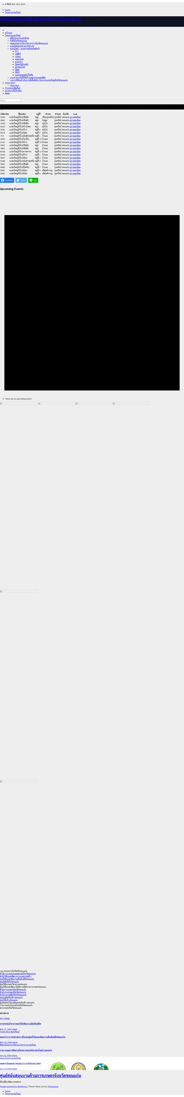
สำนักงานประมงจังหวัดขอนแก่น (13, 992)
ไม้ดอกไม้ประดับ (21, 64)
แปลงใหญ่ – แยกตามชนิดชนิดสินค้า (25, 48)
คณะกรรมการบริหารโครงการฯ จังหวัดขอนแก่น (29, 43)
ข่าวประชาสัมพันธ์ (12, 88)
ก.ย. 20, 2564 (5, 1055)
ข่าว (2, 1018)
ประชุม (7, 1018)
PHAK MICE (10, 82)
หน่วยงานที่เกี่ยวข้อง (13, 90)
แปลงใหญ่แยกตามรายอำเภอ (22, 46)
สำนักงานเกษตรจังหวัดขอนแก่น (13, 989)
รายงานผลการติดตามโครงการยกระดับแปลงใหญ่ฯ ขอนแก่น (26, 1050)
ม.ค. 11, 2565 (6, 1029)
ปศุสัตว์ (18, 53)
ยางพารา (19, 61)
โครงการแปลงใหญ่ (13, 12)
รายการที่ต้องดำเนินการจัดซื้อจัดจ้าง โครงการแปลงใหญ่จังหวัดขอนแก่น (39, 80)
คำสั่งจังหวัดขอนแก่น (18, 40)
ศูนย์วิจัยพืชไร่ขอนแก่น (9, 981)
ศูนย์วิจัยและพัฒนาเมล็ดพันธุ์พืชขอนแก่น (17, 979)
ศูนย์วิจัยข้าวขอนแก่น (9, 1000)
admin (14, 1029)
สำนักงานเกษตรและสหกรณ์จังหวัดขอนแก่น (18, 973)
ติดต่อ (7, 93)
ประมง (18, 56)
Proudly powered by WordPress (13, 1086)
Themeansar (53, 1086)
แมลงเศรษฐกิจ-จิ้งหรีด (24, 75)
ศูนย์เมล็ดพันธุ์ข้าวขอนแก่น (11, 997)
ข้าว (16, 51)
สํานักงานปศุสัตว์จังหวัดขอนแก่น (13, 994)
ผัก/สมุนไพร (20, 67)
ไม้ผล (17, 69)
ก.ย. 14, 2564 (5, 1068)
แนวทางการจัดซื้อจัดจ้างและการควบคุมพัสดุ (28, 77)
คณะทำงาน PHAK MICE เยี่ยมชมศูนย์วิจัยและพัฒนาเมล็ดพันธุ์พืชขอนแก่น (32, 1037)
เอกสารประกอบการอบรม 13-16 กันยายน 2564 (20, 1063)
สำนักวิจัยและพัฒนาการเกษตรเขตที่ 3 (15, 976)
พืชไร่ (17, 72)
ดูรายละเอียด (75, 117)
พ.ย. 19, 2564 (6, 1042)
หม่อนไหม (19, 59)
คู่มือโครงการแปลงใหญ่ (19, 38)
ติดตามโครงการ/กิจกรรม (10, 1045)
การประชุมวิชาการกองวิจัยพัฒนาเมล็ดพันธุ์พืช (20, 1023)
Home (7, 9)
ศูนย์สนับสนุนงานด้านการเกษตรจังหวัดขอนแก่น (40, 18)
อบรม (2, 1058)
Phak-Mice (14, 85)
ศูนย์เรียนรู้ (15, 1031)
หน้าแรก (8, 32)
